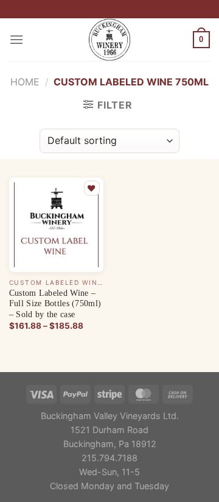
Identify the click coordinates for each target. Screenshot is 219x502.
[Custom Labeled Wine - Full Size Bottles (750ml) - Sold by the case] (56, 224)
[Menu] (16, 39)
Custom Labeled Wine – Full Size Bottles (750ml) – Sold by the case (55, 304)
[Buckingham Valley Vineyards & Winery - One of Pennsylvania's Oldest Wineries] (109, 39)
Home (25, 82)
